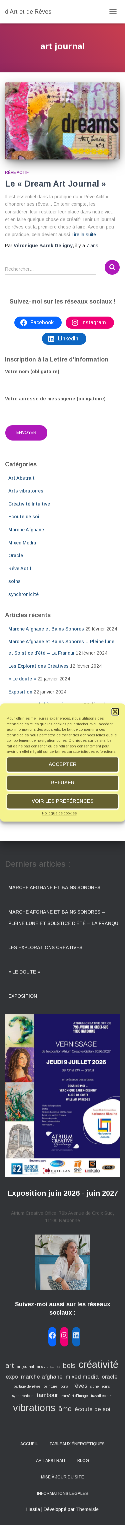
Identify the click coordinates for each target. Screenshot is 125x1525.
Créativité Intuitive (29, 504)
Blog (83, 1460)
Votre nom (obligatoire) (32, 371)
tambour (47, 1395)
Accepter (63, 764)
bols (69, 1365)
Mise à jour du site (62, 1477)
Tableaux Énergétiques (77, 1444)
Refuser (63, 782)
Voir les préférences (63, 801)
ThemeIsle (87, 1509)
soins (14, 581)
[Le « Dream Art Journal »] (62, 120)
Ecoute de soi (23, 516)
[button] (115, 711)
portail (65, 1386)
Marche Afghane (26, 529)
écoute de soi (92, 1409)
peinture (50, 1386)
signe (94, 1386)
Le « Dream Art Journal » (55, 183)
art (9, 1365)
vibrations (34, 1407)
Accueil (29, 1444)
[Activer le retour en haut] (111, 1511)
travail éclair (101, 1396)
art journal (25, 1367)
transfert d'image (74, 1396)
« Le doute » (22, 678)
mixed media (82, 1377)
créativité (98, 1364)
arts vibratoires (48, 1367)
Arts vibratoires (25, 490)
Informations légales (62, 1493)
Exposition (20, 691)
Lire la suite (84, 234)
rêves (80, 1386)
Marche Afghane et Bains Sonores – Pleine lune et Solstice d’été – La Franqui (64, 917)
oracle (110, 1377)
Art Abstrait (21, 478)
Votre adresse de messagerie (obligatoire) (55, 398)
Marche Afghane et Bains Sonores (46, 629)
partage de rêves (27, 1386)
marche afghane (42, 1377)
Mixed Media (22, 542)
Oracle (15, 555)
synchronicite (23, 1396)
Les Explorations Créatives (38, 666)
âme (65, 1408)
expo (12, 1377)
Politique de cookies (59, 813)
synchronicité (23, 594)
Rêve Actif (17, 172)
